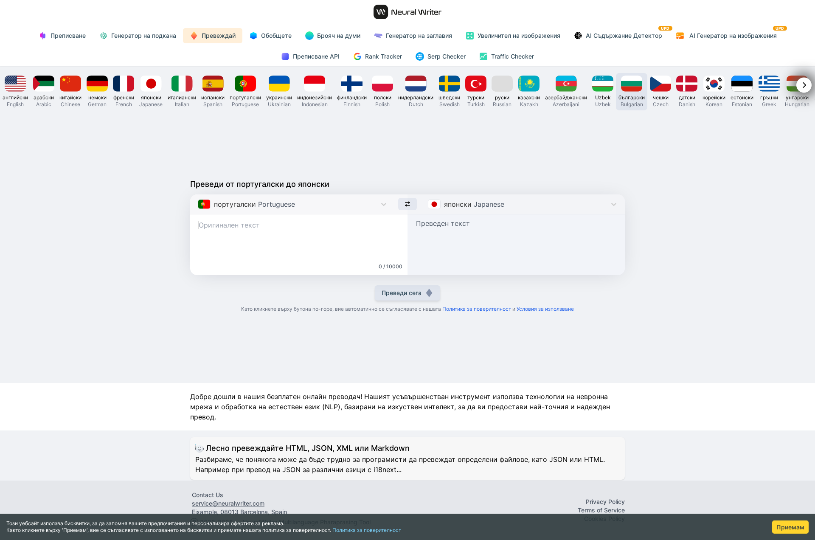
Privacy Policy (605, 501)
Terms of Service (601, 510)
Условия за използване (545, 309)
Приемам (790, 527)
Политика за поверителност (366, 530)
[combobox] (199, 204)
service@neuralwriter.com (228, 503)
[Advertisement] (407, 142)
